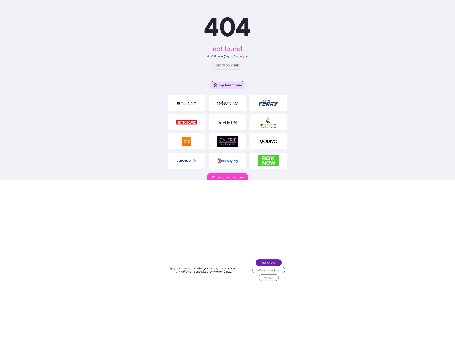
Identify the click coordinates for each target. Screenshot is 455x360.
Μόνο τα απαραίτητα (269, 270)
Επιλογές (268, 277)
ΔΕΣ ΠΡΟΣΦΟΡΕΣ (227, 65)
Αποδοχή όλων (268, 262)
